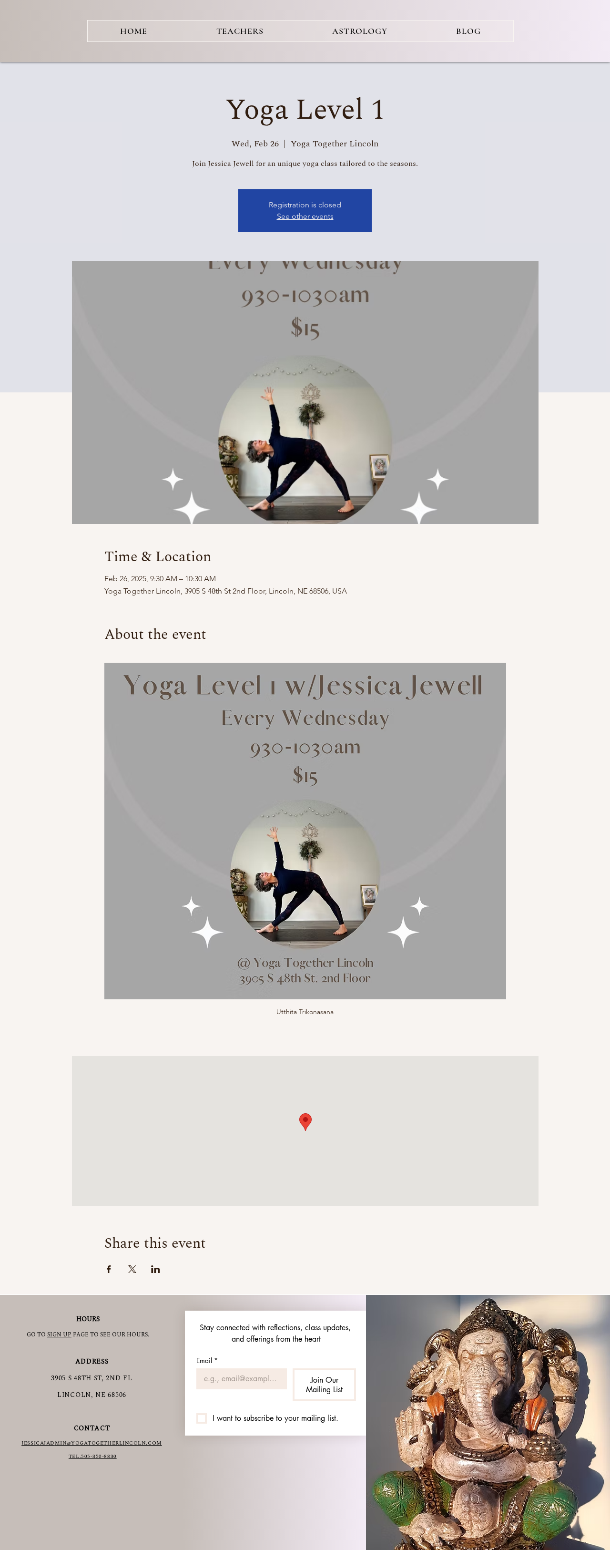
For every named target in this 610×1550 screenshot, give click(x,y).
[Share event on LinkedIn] (155, 1269)
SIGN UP (59, 1334)
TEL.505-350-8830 (93, 1456)
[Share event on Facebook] (108, 1269)
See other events (305, 216)
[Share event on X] (132, 1269)
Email (207, 1360)
